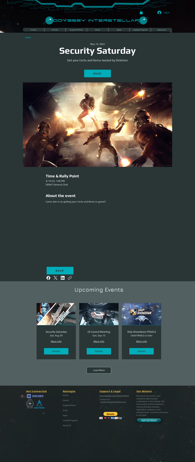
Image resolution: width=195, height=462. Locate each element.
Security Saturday (56, 331)
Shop (65, 410)
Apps (65, 415)
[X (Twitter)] (55, 278)
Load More (99, 370)
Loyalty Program (70, 420)
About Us (67, 425)
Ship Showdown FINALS (141, 331)
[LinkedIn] (63, 278)
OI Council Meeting (99, 331)
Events (66, 400)
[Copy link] (70, 278)
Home (65, 395)
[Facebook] (48, 278)
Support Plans (69, 405)
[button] (141, 12)
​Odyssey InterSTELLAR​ (96, 20)
